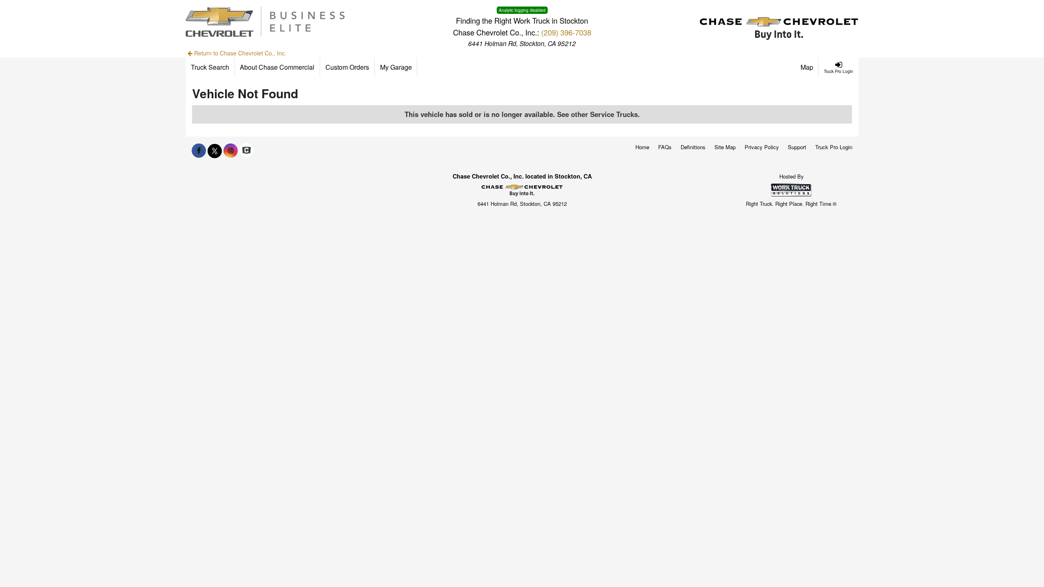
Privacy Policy (762, 147)
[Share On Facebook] (199, 150)
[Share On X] (215, 150)
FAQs (665, 147)
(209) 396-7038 (566, 32)
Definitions (693, 147)
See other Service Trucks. (598, 114)
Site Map (725, 147)
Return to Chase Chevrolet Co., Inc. (239, 53)
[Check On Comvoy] (246, 150)
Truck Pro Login (833, 147)
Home (642, 147)
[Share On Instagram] (230, 150)
